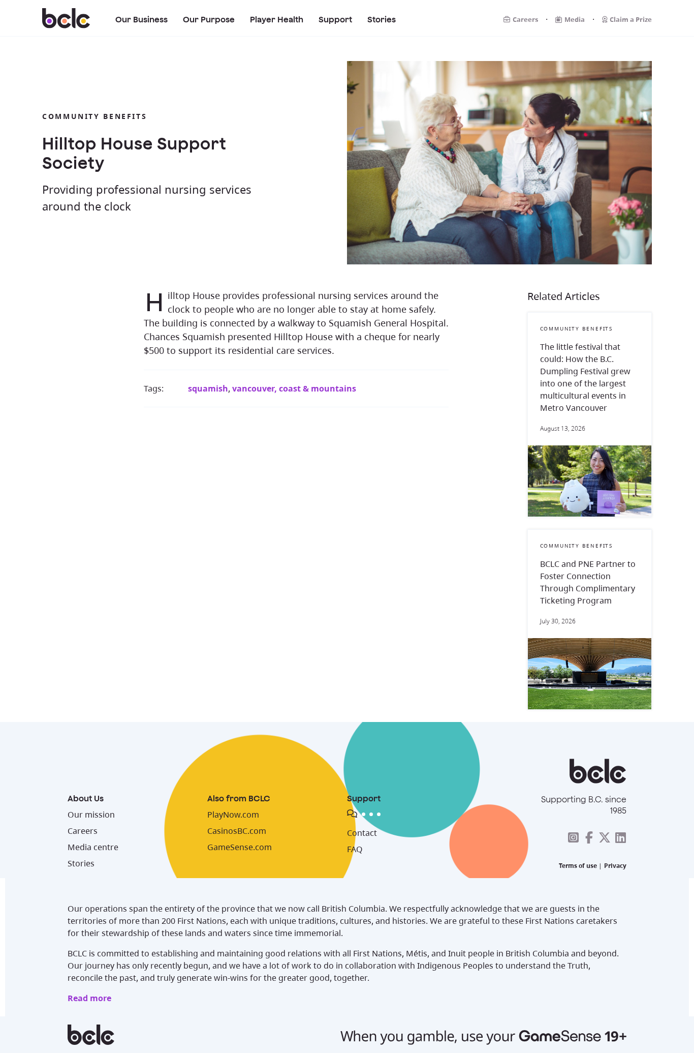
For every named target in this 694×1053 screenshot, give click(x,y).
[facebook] (589, 837)
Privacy (615, 865)
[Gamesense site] (347, 1034)
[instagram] (573, 837)
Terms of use (578, 865)
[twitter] (604, 837)
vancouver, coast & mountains (294, 388)
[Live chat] (423, 815)
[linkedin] (620, 837)
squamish (208, 388)
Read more (89, 998)
